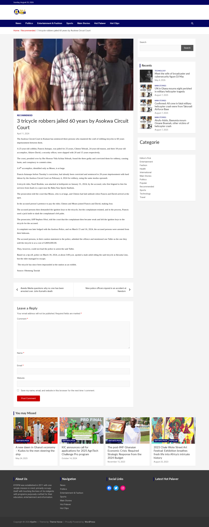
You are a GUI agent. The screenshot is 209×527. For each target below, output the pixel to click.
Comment (22, 319)
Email (20, 365)
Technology (160, 71)
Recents (147, 65)
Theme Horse (56, 522)
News (18, 23)
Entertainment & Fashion (49, 23)
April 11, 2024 (23, 133)
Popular (143, 183)
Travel (142, 197)
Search (143, 42)
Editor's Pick (145, 158)
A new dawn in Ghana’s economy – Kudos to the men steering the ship (35, 451)
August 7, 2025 (161, 95)
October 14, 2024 (69, 458)
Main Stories (83, 23)
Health (143, 169)
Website (21, 378)
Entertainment (146, 161)
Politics (29, 23)
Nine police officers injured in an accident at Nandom (106, 289)
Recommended (25, 115)
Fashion (143, 165)
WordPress (90, 522)
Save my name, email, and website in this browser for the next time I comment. (58, 390)
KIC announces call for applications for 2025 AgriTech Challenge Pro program (80, 451)
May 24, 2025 (22, 458)
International (145, 172)
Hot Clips (114, 23)
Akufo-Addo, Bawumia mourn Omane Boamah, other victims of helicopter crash (172, 123)
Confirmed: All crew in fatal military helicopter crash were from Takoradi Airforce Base (173, 106)
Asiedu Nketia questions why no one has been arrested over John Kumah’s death (42, 289)
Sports (69, 23)
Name (20, 353)
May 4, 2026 (160, 80)
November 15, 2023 (116, 462)
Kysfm (33, 522)
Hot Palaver (100, 23)
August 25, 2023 (161, 462)
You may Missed (25, 413)
